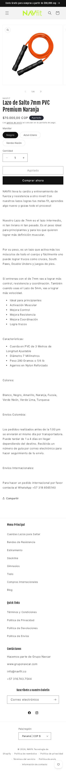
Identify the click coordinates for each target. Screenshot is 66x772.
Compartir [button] (12, 498)
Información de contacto (34, 764)
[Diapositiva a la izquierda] (25, 91)
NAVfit (30, 749)
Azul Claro (32, 135)
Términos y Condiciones (22, 612)
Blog (9, 589)
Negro (12, 135)
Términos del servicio (24, 759)
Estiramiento (14, 550)
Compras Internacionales (22, 581)
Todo (10, 573)
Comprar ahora (33, 180)
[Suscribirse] (55, 699)
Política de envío (47, 759)
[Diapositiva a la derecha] (41, 91)
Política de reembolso (25, 753)
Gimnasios (13, 565)
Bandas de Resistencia (21, 542)
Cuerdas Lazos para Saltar (23, 534)
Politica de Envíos (18, 635)
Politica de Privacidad (20, 620)
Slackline (12, 558)
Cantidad (8, 150)
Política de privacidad (51, 753)
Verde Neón (15, 143)
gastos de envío (14, 122)
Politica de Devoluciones (22, 628)
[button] (7, 13)
